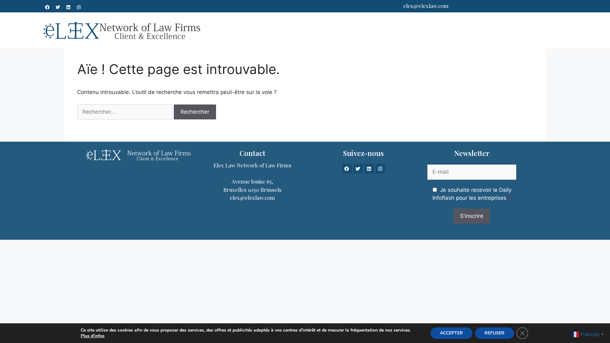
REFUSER (495, 333)
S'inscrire (471, 216)
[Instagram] (78, 7)
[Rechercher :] (124, 112)
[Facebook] (47, 7)
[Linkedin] (68, 7)
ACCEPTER (451, 333)
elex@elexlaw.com (426, 5)
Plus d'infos (93, 336)
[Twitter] (57, 7)
